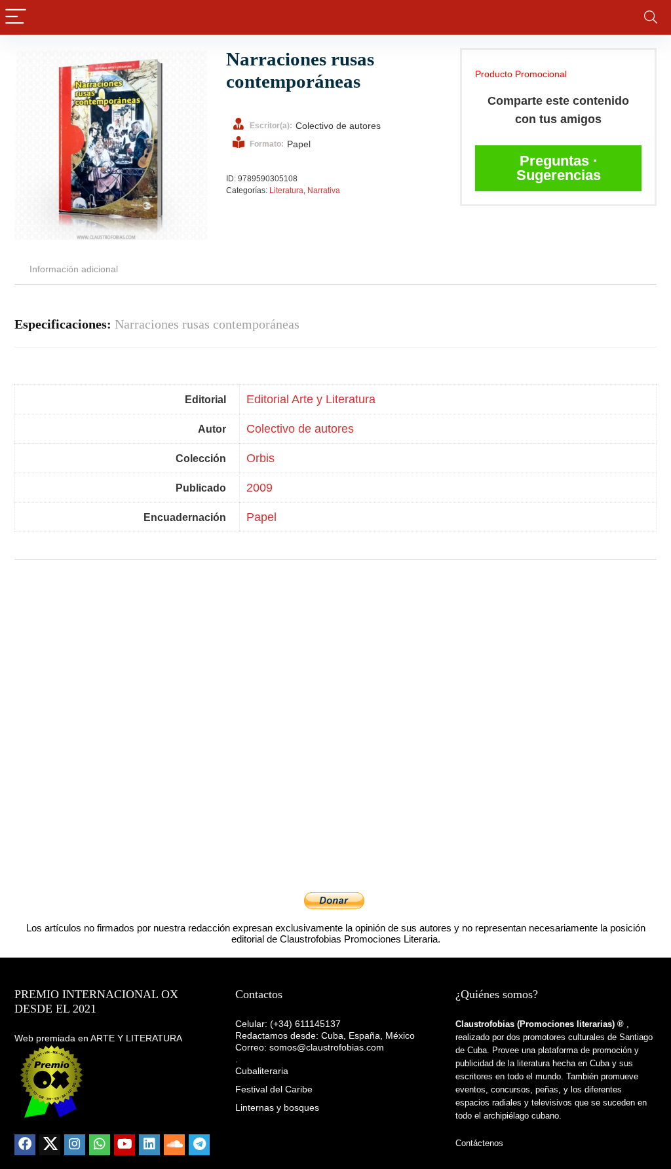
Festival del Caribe (274, 1089)
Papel (261, 517)
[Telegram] (199, 1144)
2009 (259, 487)
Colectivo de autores (300, 428)
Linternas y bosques (277, 1107)
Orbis (260, 458)
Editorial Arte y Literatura (310, 399)
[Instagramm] (74, 1144)
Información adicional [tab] (73, 269)
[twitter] (49, 1144)
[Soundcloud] (174, 1144)
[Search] (650, 17)
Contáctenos (479, 1143)
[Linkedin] (149, 1144)
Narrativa (323, 190)
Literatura (286, 190)
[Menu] (15, 17)
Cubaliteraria (261, 1071)
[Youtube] (124, 1144)
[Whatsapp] (99, 1144)
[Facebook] (24, 1144)
